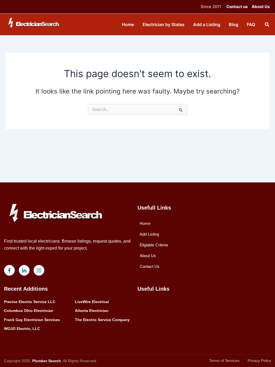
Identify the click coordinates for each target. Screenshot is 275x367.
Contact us (237, 6)
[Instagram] (39, 270)
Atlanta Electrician (91, 310)
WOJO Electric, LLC (22, 328)
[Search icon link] (267, 25)
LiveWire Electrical (92, 302)
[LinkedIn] (24, 270)
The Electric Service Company (102, 320)
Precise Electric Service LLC (29, 302)
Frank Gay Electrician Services (32, 320)
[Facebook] (9, 270)
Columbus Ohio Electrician (28, 310)
